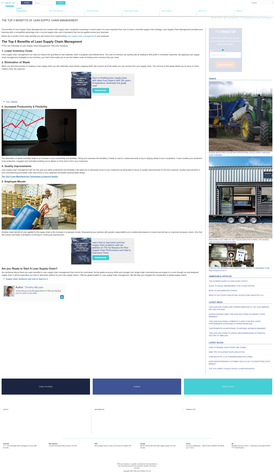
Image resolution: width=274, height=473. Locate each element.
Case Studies (166, 11)
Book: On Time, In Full (102, 428)
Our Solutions (92, 11)
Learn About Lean (131, 11)
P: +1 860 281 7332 (8, 3)
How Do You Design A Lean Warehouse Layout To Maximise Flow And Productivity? (239, 269)
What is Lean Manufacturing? (223, 290)
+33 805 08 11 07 (191, 450)
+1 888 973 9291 (145, 450)
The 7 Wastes (12, 101)
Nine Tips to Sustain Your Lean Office (227, 352)
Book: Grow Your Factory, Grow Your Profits (108, 431)
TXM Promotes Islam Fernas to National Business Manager (237, 328)
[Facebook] (133, 461)
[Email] (137, 461)
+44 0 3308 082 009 (238, 450)
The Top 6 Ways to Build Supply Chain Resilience (232, 368)
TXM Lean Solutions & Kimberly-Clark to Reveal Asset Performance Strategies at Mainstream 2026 (235, 322)
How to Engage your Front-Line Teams (227, 347)
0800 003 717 (53, 448)
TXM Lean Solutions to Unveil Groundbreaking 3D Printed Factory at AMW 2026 (237, 334)
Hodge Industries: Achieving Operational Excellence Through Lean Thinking (239, 153)
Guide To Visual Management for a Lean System (231, 286)
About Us (202, 11)
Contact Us (98, 419)
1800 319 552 (7, 450)
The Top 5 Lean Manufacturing (30, 176)
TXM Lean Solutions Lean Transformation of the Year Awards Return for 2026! (239, 308)
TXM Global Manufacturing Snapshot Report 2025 (18, 431)
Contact (239, 11)
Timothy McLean (34, 287)
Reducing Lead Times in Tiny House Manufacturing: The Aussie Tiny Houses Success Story (239, 240)
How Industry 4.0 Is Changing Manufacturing (230, 357)
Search (60, 3)
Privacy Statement (100, 422)
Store (26, 3)
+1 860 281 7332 (100, 448)
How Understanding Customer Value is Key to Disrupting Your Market (239, 362)
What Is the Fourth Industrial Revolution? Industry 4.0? (236, 295)
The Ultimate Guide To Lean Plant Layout (228, 281)
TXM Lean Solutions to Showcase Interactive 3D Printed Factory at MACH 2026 (28, 428)
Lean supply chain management (80, 36)
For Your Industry (56, 11)
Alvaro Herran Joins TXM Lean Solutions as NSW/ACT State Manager (237, 315)
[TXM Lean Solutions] (14, 8)
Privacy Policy (99, 425)
